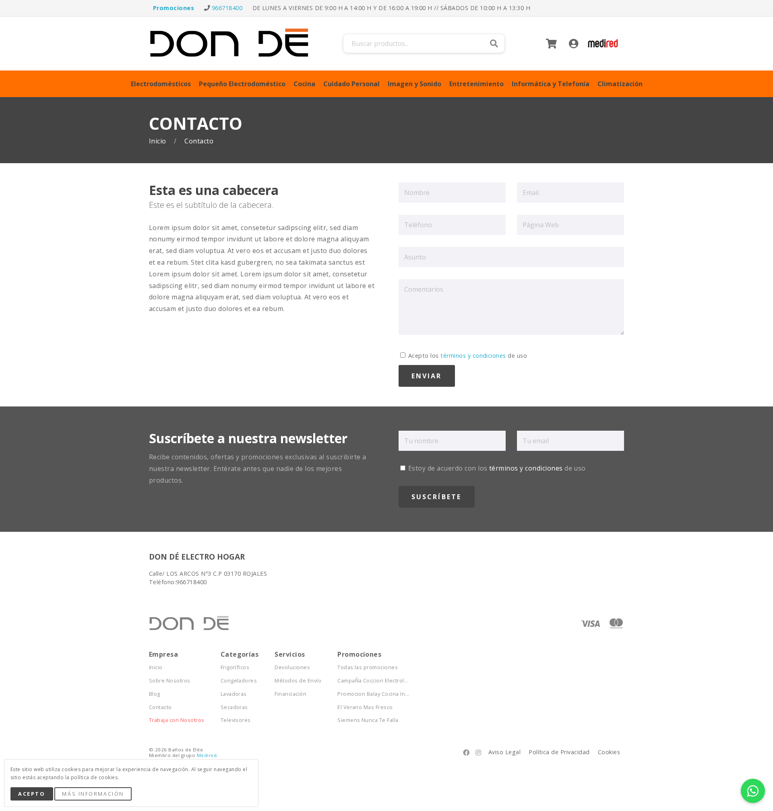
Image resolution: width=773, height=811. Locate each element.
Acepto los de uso (467, 355)
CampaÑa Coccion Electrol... (372, 680)
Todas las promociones (367, 667)
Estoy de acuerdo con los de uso (496, 468)
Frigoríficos (235, 667)
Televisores (236, 720)
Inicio (158, 141)
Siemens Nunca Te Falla (368, 720)
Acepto (31, 793)
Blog (154, 694)
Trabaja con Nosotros (177, 720)
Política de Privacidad (559, 752)
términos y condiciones (473, 355)
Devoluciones (292, 667)
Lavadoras (234, 694)
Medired (207, 755)
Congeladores (239, 680)
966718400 (227, 8)
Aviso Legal (504, 752)
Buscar (494, 43)
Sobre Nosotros (169, 680)
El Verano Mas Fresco (365, 707)
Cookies (609, 752)
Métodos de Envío (298, 680)
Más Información (93, 793)
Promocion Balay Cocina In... (373, 694)
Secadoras (234, 707)
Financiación (290, 694)
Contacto (160, 707)
